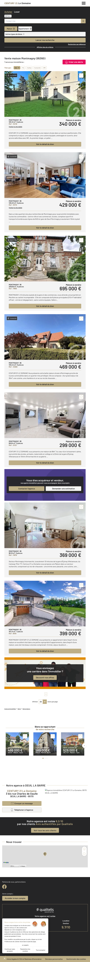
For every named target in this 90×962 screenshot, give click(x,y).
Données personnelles (54, 959)
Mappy (23, 866)
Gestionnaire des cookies (76, 959)
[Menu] (84, 3)
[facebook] (4, 886)
